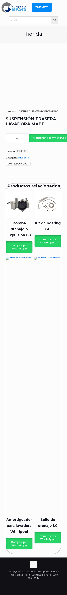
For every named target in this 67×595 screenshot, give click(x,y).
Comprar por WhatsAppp (19, 247)
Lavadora (11, 111)
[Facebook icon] (33, 583)
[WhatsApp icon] (30, 583)
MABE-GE (21, 151)
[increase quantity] (24, 138)
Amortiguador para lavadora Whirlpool (19, 526)
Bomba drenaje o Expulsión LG (19, 229)
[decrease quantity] (10, 138)
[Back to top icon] (33, 564)
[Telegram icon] (37, 583)
